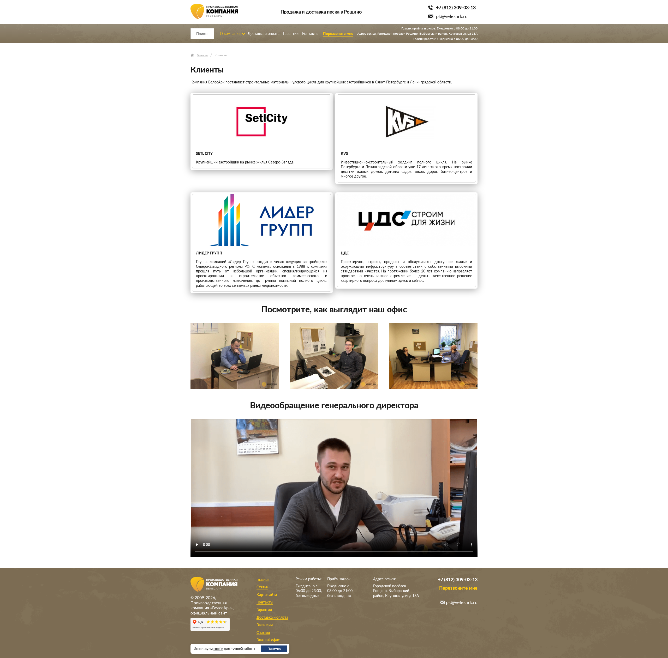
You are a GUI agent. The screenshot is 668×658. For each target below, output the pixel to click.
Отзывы (263, 632)
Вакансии (265, 625)
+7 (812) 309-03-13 (456, 7)
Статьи (262, 587)
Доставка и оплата (263, 33)
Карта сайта (267, 594)
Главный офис (268, 640)
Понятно (274, 649)
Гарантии (291, 33)
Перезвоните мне (338, 33)
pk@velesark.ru (452, 16)
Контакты (310, 33)
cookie (218, 649)
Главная (263, 579)
